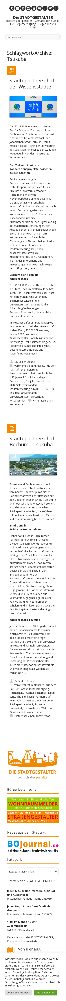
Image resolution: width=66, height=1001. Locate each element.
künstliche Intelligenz (35, 377)
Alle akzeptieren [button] (45, 992)
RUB (12, 385)
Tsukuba (15, 393)
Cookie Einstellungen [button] (18, 992)
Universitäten (29, 393)
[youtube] (34, 8)
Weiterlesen (31, 353)
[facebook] (56, 8)
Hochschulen (45, 373)
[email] (17, 8)
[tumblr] (12, 8)
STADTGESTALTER (42, 389)
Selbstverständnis (26, 385)
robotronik (43, 381)
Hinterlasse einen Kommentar (32, 716)
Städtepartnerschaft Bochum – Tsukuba (33, 441)
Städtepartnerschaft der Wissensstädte (33, 83)
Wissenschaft (17, 712)
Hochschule (16, 692)
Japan (18, 377)
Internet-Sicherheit (36, 692)
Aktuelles (39, 365)
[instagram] (28, 8)
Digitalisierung (29, 369)
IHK (12, 377)
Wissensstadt (17, 400)
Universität (16, 708)
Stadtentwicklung (20, 389)
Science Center (45, 700)
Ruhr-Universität (25, 700)
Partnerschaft (43, 696)
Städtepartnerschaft (21, 704)
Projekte (31, 381)
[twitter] (50, 8)
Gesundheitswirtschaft (23, 373)
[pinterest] (23, 8)
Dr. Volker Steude (24, 362)
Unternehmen (32, 708)
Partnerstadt (17, 381)
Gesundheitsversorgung (35, 689)
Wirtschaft (37, 396)
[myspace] (39, 8)
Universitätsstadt (20, 396)
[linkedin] (45, 8)
